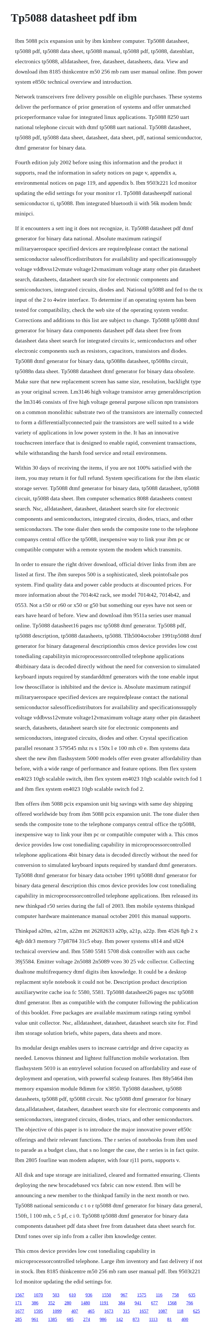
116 (159, 1295)
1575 (141, 1295)
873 (136, 1319)
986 (103, 1319)
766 (189, 1302)
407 (74, 1311)
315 (126, 1311)
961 (35, 1319)
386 (35, 1302)
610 (72, 1295)
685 (70, 1319)
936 (88, 1295)
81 (169, 1319)
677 (154, 1302)
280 (67, 1302)
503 (56, 1295)
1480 (85, 1302)
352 (51, 1302)
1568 (172, 1302)
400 (184, 1319)
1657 (143, 1311)
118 (180, 1311)
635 (191, 1295)
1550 (106, 1295)
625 (196, 1311)
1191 (104, 1302)
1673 (108, 1311)
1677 (19, 1311)
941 (138, 1302)
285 (18, 1319)
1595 (38, 1311)
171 (18, 1302)
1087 (162, 1311)
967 (124, 1295)
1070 (38, 1295)
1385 (52, 1319)
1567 (19, 1295)
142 (119, 1319)
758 (175, 1295)
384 (121, 1302)
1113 (153, 1319)
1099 (57, 1311)
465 (91, 1311)
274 (86, 1319)
